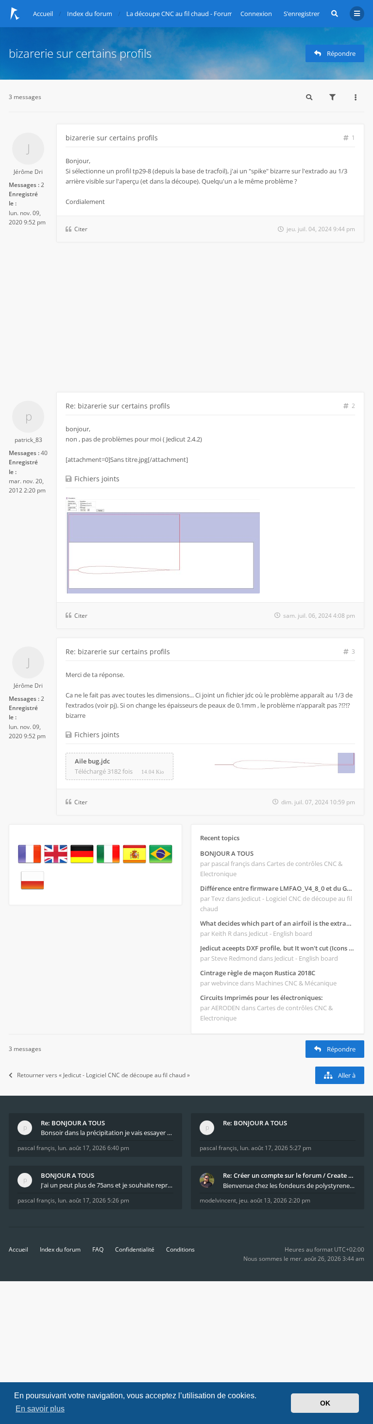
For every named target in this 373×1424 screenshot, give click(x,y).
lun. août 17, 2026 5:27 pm (275, 1148)
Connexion (256, 13)
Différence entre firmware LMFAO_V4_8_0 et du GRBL (277, 888)
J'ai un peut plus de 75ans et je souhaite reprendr (107, 1185)
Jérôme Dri (28, 172)
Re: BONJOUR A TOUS (73, 1123)
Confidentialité (134, 1249)
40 (44, 453)
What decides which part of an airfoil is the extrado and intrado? (277, 923)
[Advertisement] (186, 319)
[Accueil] (15, 13)
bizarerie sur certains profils (80, 53)
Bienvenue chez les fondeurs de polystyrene (287, 1185)
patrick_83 (28, 440)
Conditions (180, 1249)
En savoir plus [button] (40, 1409)
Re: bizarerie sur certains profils (118, 405)
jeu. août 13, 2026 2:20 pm (274, 1200)
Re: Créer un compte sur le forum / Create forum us (289, 1175)
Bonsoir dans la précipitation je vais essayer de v (107, 1132)
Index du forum (60, 1249)
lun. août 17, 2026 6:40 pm (93, 1148)
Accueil (18, 1249)
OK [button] (325, 1403)
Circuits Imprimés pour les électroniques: (261, 997)
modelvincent (218, 1200)
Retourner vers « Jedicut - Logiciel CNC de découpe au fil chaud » (103, 1075)
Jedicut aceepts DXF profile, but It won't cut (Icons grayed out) (277, 948)
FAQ (97, 1249)
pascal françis (36, 1148)
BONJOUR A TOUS (227, 853)
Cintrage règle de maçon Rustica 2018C (257, 972)
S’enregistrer (302, 13)
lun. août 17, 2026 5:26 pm (93, 1200)
